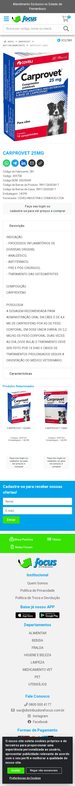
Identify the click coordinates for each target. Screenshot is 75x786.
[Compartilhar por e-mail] (32, 163)
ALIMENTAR (37, 633)
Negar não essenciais (44, 770)
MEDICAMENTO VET (37, 670)
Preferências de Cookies (25, 778)
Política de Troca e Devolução (37, 598)
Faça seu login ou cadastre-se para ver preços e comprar (37, 208)
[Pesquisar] (67, 29)
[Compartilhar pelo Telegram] (15, 163)
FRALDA (37, 648)
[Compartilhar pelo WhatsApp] (6, 163)
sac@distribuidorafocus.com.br (40, 710)
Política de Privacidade (37, 590)
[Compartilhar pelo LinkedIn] (23, 163)
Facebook (40, 722)
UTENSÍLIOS (37, 684)
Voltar (66, 40)
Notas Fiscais (23, 547)
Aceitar (15, 770)
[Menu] (6, 18)
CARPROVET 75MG (56, 428)
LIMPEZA (37, 662)
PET (37, 677)
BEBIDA (37, 640)
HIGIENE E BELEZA (37, 655)
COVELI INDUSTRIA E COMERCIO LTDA (41, 198)
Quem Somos (37, 583)
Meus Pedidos (23, 539)
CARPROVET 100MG (19, 428)
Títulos (56, 539)
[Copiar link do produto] (40, 163)
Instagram (40, 716)
